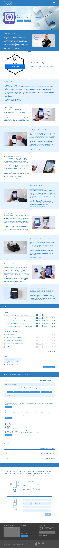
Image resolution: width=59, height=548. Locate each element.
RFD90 (14, 113)
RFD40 (10, 113)
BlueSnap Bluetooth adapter (15, 219)
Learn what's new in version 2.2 (11, 48)
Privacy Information (27, 513)
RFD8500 (18, 113)
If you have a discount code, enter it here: (12, 355)
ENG (54, 542)
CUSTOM (12, 268)
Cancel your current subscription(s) (11, 364)
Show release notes (46, 391)
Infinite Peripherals (8, 267)
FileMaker (13, 35)
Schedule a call (25, 535)
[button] (34, 40)
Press (10, 542)
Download (8, 407)
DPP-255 (20, 267)
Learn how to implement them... (37, 206)
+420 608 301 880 (29, 482)
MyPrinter (22, 268)
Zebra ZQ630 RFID (41, 242)
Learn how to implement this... (11, 178)
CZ (51, 542)
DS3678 (19, 159)
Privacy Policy (23, 542)
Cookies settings (7, 542)
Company (5, 542)
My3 (28, 268)
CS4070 (25, 159)
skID (23, 113)
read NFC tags (39, 133)
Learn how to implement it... (36, 149)
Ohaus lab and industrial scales (20, 217)
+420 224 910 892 (26, 530)
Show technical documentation (32, 391)
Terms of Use (15, 542)
